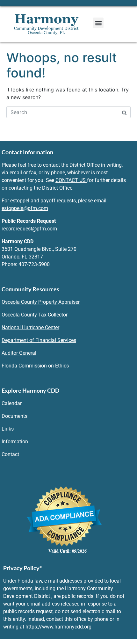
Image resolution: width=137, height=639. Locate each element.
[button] (98, 23)
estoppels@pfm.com (25, 208)
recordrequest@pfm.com (29, 229)
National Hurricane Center (30, 327)
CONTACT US (70, 180)
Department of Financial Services (39, 340)
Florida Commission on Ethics (35, 366)
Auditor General (19, 353)
